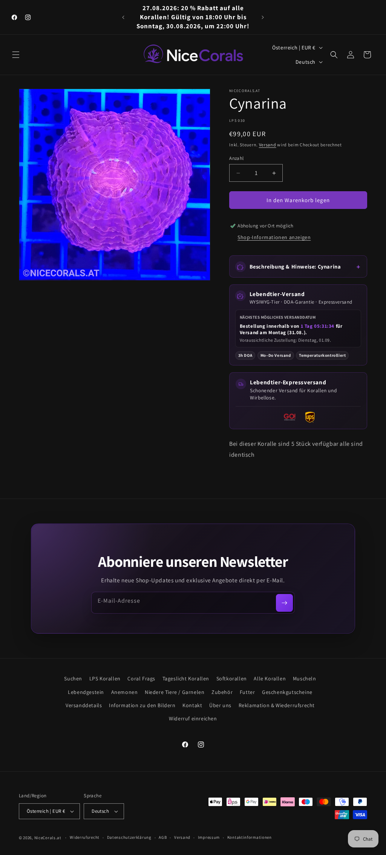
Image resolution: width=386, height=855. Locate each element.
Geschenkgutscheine (287, 692)
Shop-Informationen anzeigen (274, 237)
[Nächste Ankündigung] (262, 17)
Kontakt (192, 705)
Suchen (73, 678)
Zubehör (222, 692)
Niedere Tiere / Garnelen (174, 692)
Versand (267, 144)
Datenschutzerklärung (129, 837)
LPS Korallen (105, 678)
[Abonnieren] (284, 603)
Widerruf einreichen (193, 718)
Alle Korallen (270, 678)
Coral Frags (141, 678)
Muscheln (304, 678)
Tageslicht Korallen (185, 678)
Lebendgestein (86, 692)
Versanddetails (84, 705)
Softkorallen (231, 678)
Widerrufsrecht (85, 837)
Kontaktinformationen (249, 837)
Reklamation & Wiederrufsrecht (277, 705)
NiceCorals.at (47, 837)
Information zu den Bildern (142, 705)
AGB (163, 837)
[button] (16, 54)
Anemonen (124, 692)
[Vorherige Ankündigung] (123, 17)
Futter (247, 692)
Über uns (220, 705)
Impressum (209, 837)
